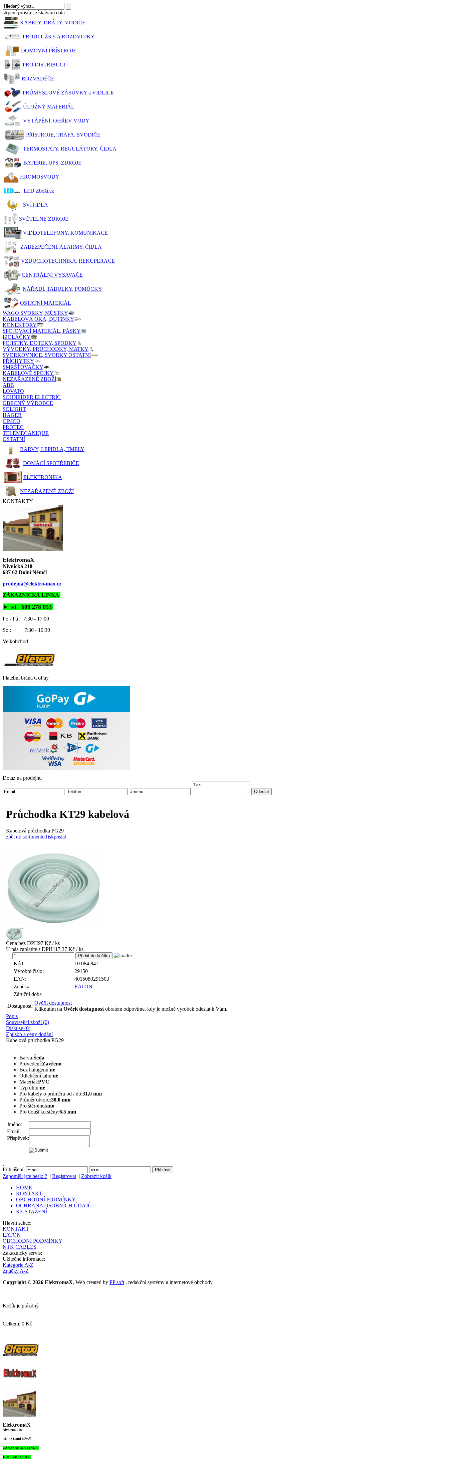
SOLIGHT (14, 409)
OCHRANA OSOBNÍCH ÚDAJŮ (54, 1205)
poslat (60, 836)
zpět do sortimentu (25, 836)
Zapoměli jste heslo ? (25, 1176)
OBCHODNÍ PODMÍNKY (46, 1199)
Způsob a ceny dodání (29, 1034)
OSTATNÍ (14, 439)
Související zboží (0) (27, 1022)
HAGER (12, 415)
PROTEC (13, 427)
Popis (12, 1016)
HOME (24, 1187)
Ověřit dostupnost (53, 1003)
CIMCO (11, 421)
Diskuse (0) (18, 1028)
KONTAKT (29, 1193)
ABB (8, 385)
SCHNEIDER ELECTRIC (32, 397)
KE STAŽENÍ (31, 1211)
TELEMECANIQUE (26, 433)
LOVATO (13, 391)
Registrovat (64, 1176)
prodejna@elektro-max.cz (32, 583)
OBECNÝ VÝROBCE (28, 403)
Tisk (49, 836)
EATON (83, 986)
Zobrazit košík (96, 1176)
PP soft (116, 1282)
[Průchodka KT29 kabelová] (229, 888)
